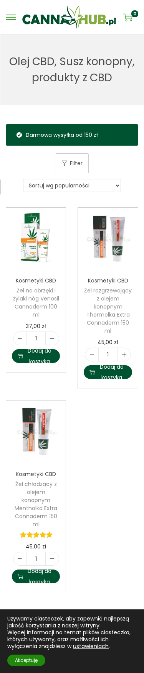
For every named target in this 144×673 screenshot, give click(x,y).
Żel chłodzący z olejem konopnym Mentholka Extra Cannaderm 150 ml (36, 504)
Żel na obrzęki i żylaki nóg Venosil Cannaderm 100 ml (36, 302)
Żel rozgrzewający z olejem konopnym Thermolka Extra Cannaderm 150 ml (108, 311)
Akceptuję (26, 660)
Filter (76, 163)
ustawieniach (91, 646)
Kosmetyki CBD (36, 280)
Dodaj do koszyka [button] (39, 356)
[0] (127, 17)
